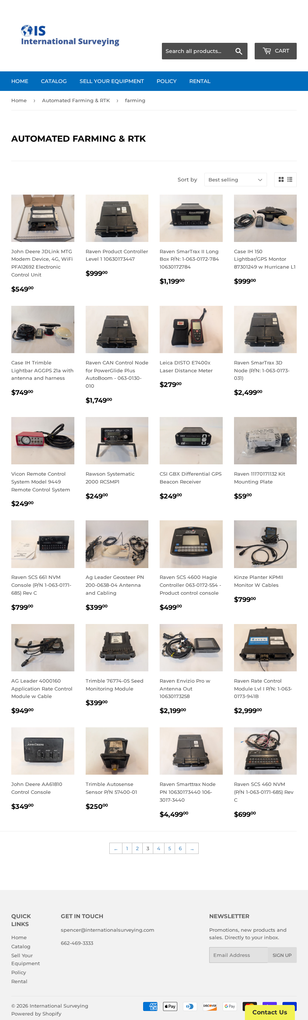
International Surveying (59, 1006)
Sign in (237, 33)
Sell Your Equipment (112, 81)
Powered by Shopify (36, 1014)
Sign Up (282, 955)
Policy (167, 81)
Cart (281, 50)
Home (19, 81)
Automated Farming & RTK (76, 100)
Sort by (187, 179)
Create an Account (276, 33)
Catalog (54, 81)
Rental (199, 81)
